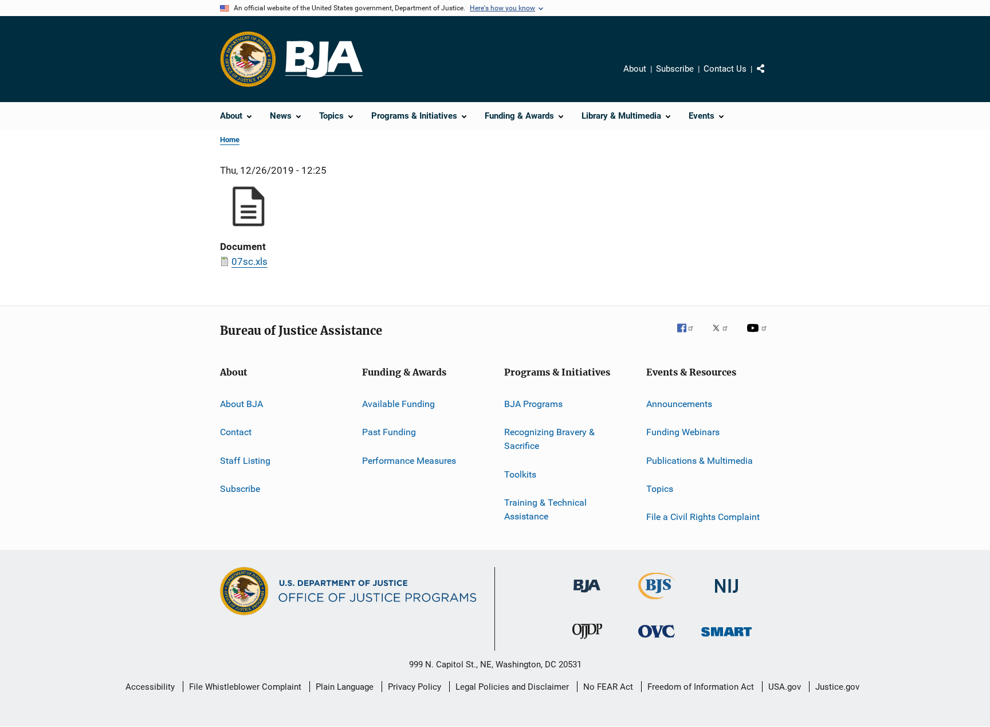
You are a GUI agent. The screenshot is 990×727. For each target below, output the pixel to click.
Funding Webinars (683, 432)
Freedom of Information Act (700, 687)
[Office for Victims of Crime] (656, 639)
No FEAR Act (608, 687)
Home (229, 139)
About (634, 69)
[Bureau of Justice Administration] (586, 594)
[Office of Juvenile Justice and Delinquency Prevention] (587, 641)
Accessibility (150, 687)
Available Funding (398, 403)
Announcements (679, 403)
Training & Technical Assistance (545, 509)
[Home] (324, 59)
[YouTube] (758, 336)
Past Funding (389, 432)
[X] (724, 336)
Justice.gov (837, 687)
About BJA (241, 403)
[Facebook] (689, 336)
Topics (659, 488)
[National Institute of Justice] (726, 595)
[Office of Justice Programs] (248, 59)
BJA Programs (533, 403)
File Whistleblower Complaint (245, 687)
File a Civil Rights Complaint (703, 516)
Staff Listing (245, 460)
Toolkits (520, 473)
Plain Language (345, 687)
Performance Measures (409, 460)
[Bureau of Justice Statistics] (656, 601)
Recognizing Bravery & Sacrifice (549, 439)
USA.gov (784, 687)
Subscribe (675, 69)
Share (770, 76)
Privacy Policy (414, 687)
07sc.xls (249, 261)
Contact (236, 432)
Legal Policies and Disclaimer (512, 687)
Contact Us (725, 69)
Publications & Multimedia (699, 460)
